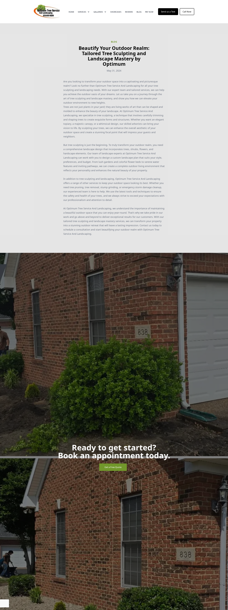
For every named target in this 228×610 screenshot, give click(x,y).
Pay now (149, 12)
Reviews (129, 12)
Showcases (115, 12)
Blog (139, 12)
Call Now (187, 11)
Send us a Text (168, 11)
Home (71, 12)
